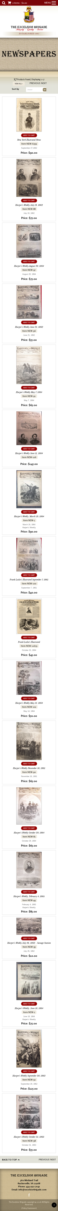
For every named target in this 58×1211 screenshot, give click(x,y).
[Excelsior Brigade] (29, 15)
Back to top (9, 1159)
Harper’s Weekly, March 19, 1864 (29, 516)
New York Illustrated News (29, 140)
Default (29, 89)
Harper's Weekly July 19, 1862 (29, 205)
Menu (47, 3)
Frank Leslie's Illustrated (29, 642)
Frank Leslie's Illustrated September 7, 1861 (29, 579)
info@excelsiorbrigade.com (32, 1189)
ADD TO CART (29, 135)
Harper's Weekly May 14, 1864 (29, 703)
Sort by (15, 89)
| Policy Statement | (29, 1208)
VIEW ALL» (19, 84)
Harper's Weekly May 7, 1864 (29, 392)
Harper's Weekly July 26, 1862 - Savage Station (29, 943)
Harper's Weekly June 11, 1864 (29, 453)
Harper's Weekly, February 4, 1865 (29, 896)
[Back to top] (54, 1205)
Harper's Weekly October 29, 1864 (29, 832)
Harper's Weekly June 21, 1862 (29, 327)
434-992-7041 (33, 1186)
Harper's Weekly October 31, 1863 (29, 1137)
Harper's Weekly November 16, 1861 (29, 768)
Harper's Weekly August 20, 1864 (29, 266)
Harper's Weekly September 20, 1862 (29, 1076)
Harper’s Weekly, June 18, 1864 (29, 1008)
